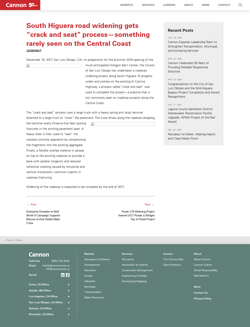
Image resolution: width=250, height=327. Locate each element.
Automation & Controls (135, 264)
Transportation (92, 292)
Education (90, 270)
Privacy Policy (202, 298)
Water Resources (94, 297)
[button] (240, 5)
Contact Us (201, 292)
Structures (128, 259)
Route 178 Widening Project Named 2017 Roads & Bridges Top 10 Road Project (136, 215)
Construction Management (137, 270)
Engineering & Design (134, 275)
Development (92, 264)
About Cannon (202, 259)
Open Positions (172, 264)
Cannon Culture (203, 264)
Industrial (89, 281)
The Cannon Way (173, 259)
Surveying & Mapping (134, 281)
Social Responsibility (205, 270)
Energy (88, 275)
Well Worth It (201, 275)
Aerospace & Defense (97, 259)
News (197, 286)
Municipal (89, 286)
